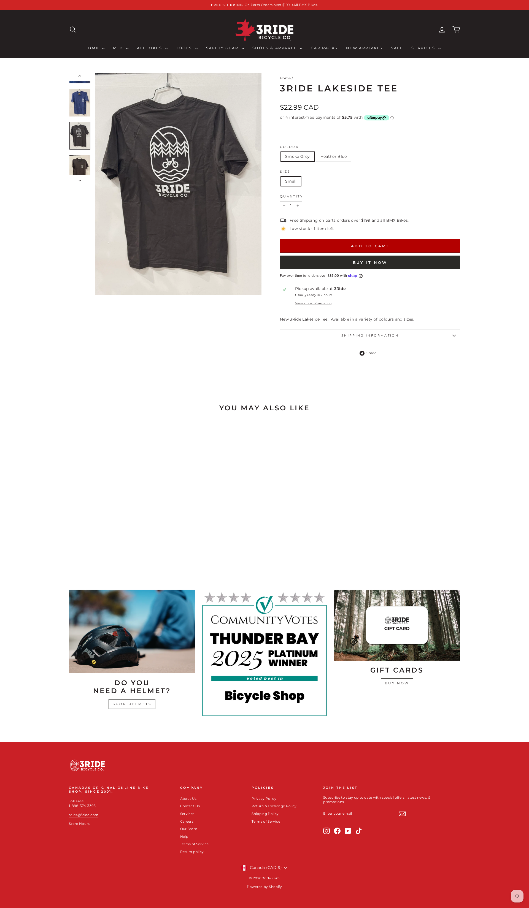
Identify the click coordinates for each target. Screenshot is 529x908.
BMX (94, 48)
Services (423, 48)
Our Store (188, 829)
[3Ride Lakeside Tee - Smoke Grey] (111, 536)
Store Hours (79, 824)
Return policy (192, 852)
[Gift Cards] (397, 625)
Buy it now (370, 262)
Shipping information (370, 335)
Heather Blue (333, 156)
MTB (119, 48)
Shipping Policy (265, 814)
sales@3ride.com (83, 815)
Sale (397, 48)
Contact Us (190, 806)
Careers (186, 821)
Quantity (291, 196)
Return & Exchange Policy (274, 806)
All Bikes (150, 48)
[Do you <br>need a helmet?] (132, 631)
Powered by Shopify (264, 887)
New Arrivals (364, 48)
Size (285, 172)
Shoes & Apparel (275, 48)
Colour (289, 147)
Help (184, 836)
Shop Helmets (132, 704)
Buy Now (397, 683)
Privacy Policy (264, 798)
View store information (313, 303)
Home (285, 78)
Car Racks (324, 48)
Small (291, 181)
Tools (185, 48)
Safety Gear (223, 48)
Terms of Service (194, 844)
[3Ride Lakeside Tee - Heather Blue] (119, 536)
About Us (188, 798)
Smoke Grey (297, 156)
